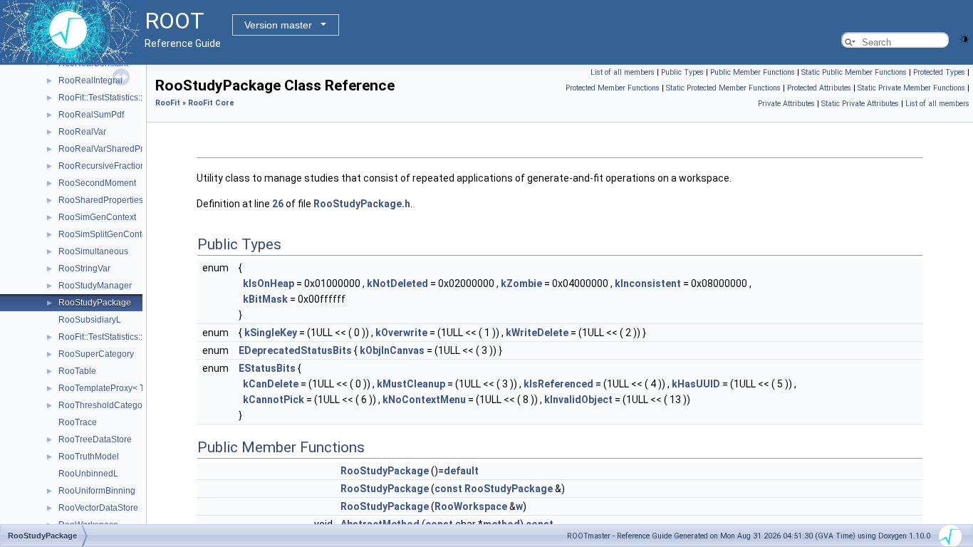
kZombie (521, 283)
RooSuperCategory (96, 354)
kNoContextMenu (424, 399)
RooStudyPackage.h (361, 203)
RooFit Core (211, 103)
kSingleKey (270, 332)
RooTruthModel (88, 457)
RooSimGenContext (97, 217)
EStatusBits (267, 368)
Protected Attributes (819, 88)
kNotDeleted (397, 283)
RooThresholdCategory (104, 405)
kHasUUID (696, 384)
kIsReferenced (558, 384)
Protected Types (939, 72)
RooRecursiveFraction (101, 166)
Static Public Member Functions (854, 72)
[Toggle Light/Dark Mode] (964, 38)
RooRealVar (82, 132)
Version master (278, 25)
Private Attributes (786, 103)
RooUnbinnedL (88, 474)
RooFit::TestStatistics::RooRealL (120, 98)
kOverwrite (401, 332)
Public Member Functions (752, 72)
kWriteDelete (537, 332)
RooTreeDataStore (95, 439)
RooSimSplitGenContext (105, 234)
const (448, 488)
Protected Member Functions (613, 88)
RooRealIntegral (90, 80)
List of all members (622, 72)
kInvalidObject (578, 399)
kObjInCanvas (392, 350)
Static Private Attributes (860, 103)
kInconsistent (648, 283)
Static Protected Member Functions (723, 88)
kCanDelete (270, 384)
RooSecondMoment (97, 183)
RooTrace (77, 422)
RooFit (167, 103)
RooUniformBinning (96, 491)
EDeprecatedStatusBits (295, 350)
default (461, 470)
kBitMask (265, 299)
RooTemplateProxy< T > (105, 388)
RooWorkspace (471, 506)
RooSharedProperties (100, 200)
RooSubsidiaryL (89, 320)
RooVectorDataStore (98, 508)
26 (277, 203)
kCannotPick (273, 399)
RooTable (77, 371)
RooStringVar (84, 269)
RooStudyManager (95, 286)
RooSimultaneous (93, 251)
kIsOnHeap (268, 283)
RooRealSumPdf (91, 115)
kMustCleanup (411, 384)
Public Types (682, 72)
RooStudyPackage (94, 303)
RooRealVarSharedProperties (116, 149)
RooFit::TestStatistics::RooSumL (120, 337)
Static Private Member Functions (911, 88)
